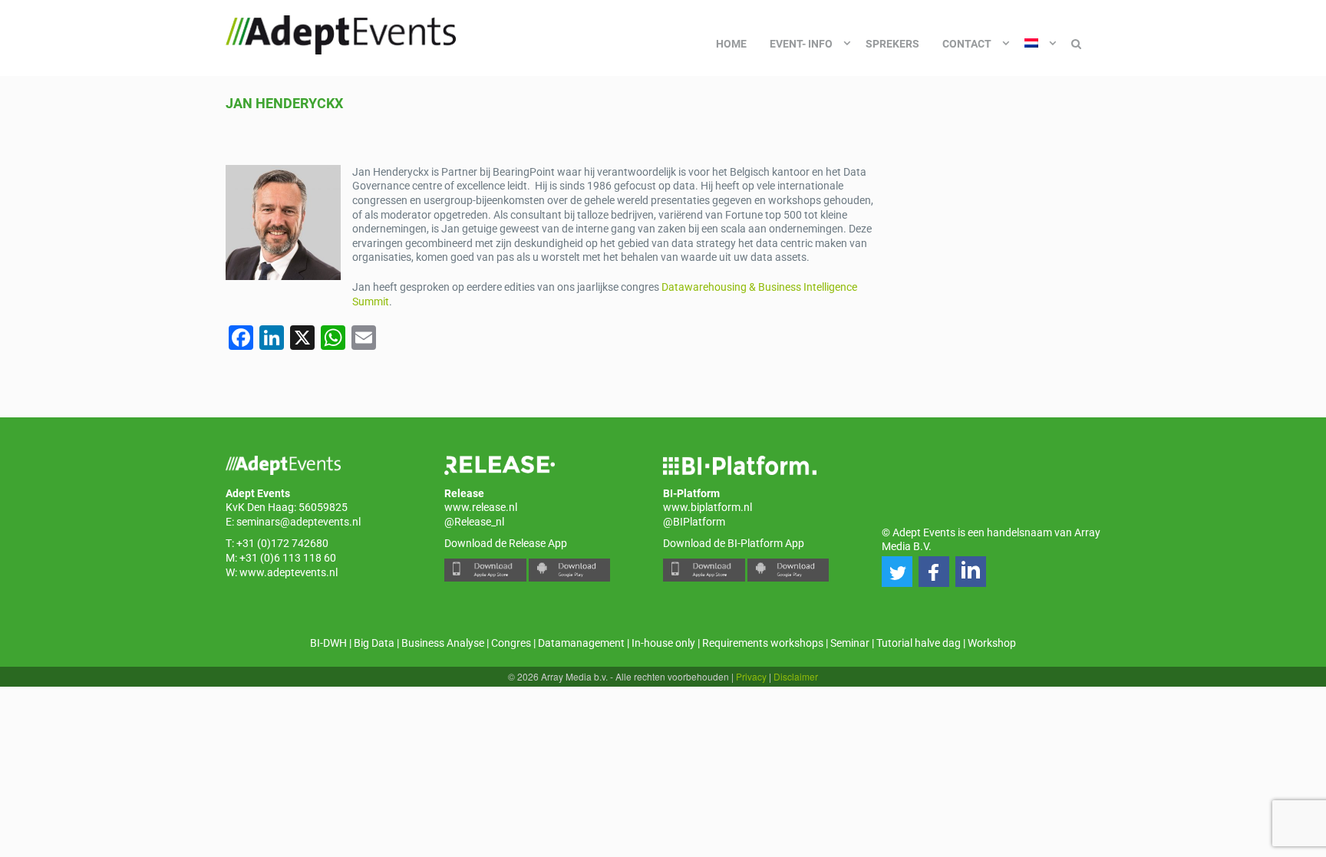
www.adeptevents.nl (288, 572)
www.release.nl (480, 507)
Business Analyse (442, 643)
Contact (966, 44)
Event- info (801, 44)
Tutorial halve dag (918, 643)
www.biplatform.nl (707, 507)
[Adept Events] (341, 32)
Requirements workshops (762, 643)
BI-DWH (328, 643)
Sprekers (892, 44)
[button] (897, 571)
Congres (511, 643)
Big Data (374, 643)
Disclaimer (796, 676)
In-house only (663, 643)
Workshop (992, 643)
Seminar (849, 643)
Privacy (751, 676)
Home (731, 44)
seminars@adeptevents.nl (298, 522)
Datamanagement (581, 643)
